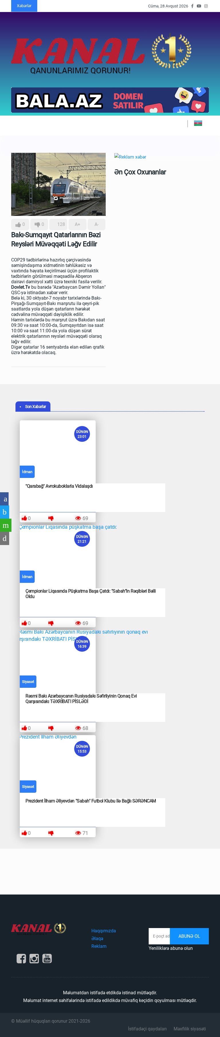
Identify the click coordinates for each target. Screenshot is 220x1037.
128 (60, 224)
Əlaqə (97, 938)
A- (97, 224)
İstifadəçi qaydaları (147, 1029)
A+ (77, 224)
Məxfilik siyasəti (190, 1029)
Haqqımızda (103, 931)
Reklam (99, 946)
